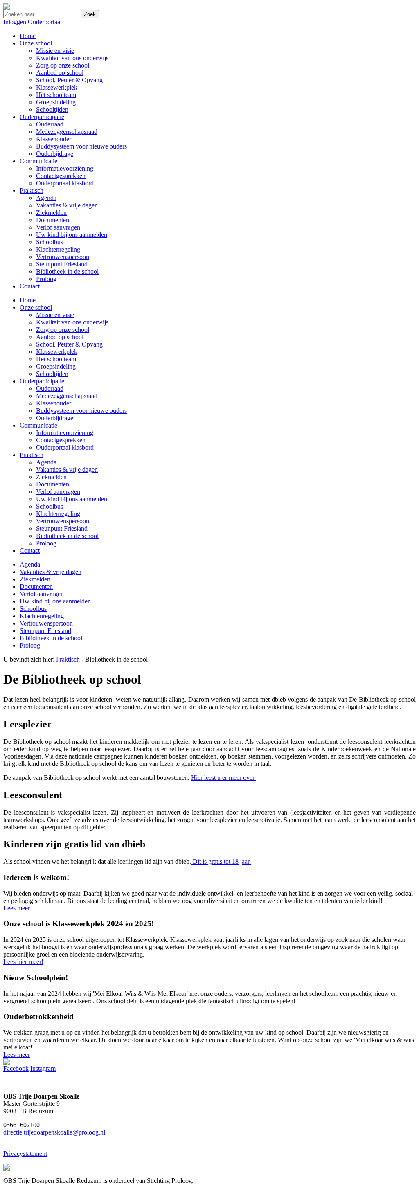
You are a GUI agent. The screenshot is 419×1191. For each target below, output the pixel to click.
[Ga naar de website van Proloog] (6, 1168)
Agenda (46, 462)
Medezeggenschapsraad (66, 395)
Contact (30, 550)
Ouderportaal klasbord (65, 447)
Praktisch (31, 454)
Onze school (36, 307)
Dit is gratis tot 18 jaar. (221, 861)
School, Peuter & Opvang (69, 344)
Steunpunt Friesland (62, 528)
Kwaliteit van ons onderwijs (72, 322)
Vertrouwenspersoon (62, 521)
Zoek (90, 14)
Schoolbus (49, 506)
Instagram (43, 1068)
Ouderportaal (45, 21)
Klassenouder (53, 403)
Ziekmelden (51, 476)
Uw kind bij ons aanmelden (71, 498)
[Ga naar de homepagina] (6, 7)
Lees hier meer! (23, 961)
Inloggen (14, 21)
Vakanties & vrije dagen (67, 469)
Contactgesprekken (61, 440)
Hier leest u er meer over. (223, 777)
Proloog (46, 543)
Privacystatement (25, 1153)
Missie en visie (55, 314)
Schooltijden (52, 373)
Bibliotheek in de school (67, 535)
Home (28, 300)
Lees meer (16, 908)
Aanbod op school (59, 336)
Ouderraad (49, 388)
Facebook (16, 1068)
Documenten (52, 484)
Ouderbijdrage (54, 417)
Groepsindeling (56, 366)
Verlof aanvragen (58, 491)
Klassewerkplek (56, 351)
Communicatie (38, 425)
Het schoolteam (56, 359)
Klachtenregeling (58, 513)
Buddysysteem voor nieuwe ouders (81, 410)
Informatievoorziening (64, 432)
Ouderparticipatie (42, 381)
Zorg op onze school (62, 329)
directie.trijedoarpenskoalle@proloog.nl (54, 1132)
